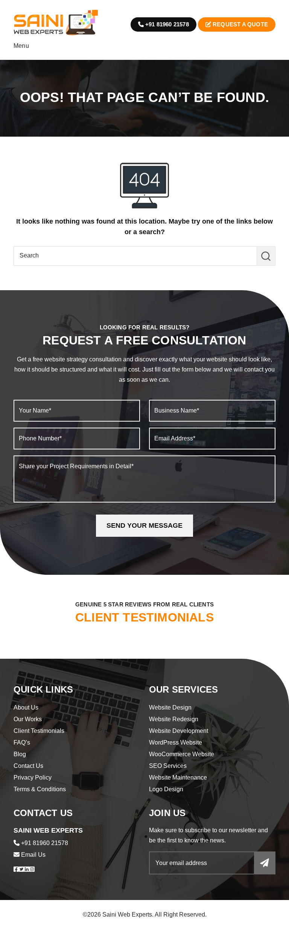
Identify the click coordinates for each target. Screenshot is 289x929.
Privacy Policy (33, 777)
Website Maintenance (178, 777)
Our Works (28, 719)
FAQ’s (22, 742)
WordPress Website (175, 742)
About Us (26, 707)
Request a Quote (239, 24)
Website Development (178, 731)
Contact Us (28, 766)
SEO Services (168, 766)
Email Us (33, 854)
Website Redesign (173, 719)
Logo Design (166, 789)
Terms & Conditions (40, 789)
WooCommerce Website (181, 754)
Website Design (170, 707)
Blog (20, 754)
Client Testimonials (39, 731)
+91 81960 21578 (166, 24)
